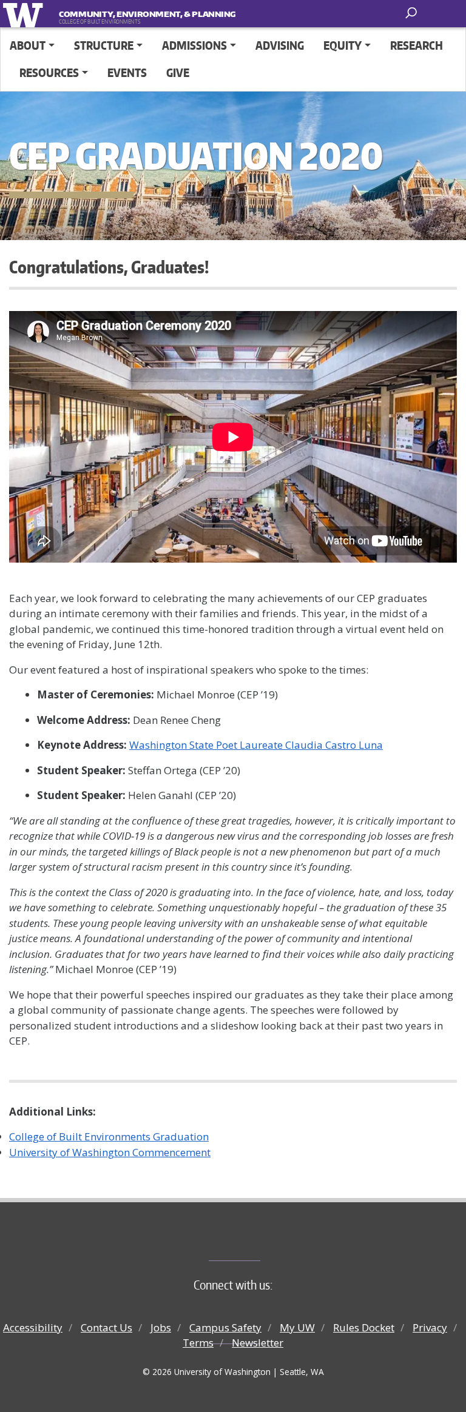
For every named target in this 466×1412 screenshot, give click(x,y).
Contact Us (106, 1327)
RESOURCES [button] (49, 72)
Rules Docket (363, 1327)
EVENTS (127, 72)
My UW (297, 1327)
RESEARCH (416, 45)
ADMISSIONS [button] (194, 45)
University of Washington (25, 13)
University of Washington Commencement (110, 1152)
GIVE (177, 72)
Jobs (160, 1327)
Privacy (430, 1327)
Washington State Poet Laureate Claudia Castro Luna (256, 745)
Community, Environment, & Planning (134, 14)
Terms (198, 1343)
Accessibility (32, 1327)
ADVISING (279, 45)
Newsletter (257, 1343)
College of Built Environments (257, 1240)
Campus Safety (225, 1327)
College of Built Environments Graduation (109, 1136)
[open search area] (412, 13)
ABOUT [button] (28, 45)
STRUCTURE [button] (103, 45)
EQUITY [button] (342, 45)
